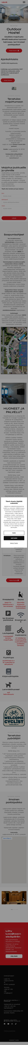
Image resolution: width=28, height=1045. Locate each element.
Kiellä (14, 533)
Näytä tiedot (14, 543)
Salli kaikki (14, 538)
